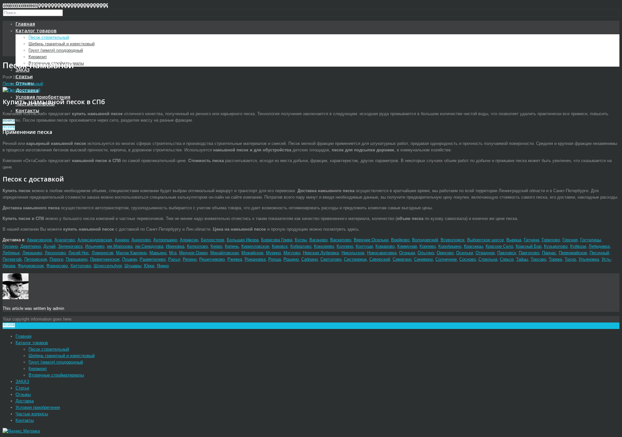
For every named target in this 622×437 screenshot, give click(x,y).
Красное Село (499, 246)
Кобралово (300, 246)
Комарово (385, 246)
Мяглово (291, 252)
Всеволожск (453, 239)
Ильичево (94, 246)
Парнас (549, 252)
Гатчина (531, 239)
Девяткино (30, 246)
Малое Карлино (131, 252)
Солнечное (446, 259)
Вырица (513, 239)
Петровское (35, 259)
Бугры (301, 239)
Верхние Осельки (371, 239)
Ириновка (175, 246)
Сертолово (330, 259)
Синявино (423, 259)
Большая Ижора (243, 239)
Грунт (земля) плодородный (56, 50)
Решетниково (212, 259)
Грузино (10, 246)
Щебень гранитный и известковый (62, 43)
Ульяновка (589, 259)
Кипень (232, 246)
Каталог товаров (36, 30)
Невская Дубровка (321, 252)
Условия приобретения (43, 97)
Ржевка (234, 259)
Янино (163, 265)
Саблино (309, 259)
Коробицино (449, 246)
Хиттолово (80, 265)
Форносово (57, 265)
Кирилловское (255, 246)
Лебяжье (11, 252)
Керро (216, 246)
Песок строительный (49, 37)
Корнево (428, 246)
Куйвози (578, 246)
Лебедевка (599, 246)
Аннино (122, 239)
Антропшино (165, 239)
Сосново (467, 259)
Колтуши (364, 246)
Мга (173, 252)
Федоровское (31, 265)
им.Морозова (119, 246)
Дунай (49, 246)
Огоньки (407, 252)
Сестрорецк (355, 259)
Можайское (252, 252)
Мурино (273, 252)
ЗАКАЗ (22, 70)
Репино (190, 259)
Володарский (425, 239)
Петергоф (12, 259)
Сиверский (379, 259)
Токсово (538, 259)
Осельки (464, 252)
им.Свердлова (149, 246)
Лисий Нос (78, 252)
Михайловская (224, 252)
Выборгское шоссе (485, 239)
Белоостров (212, 239)
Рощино (291, 259)
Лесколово (55, 252)
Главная (25, 24)
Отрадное (485, 252)
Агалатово (64, 239)
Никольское (352, 252)
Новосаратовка (382, 252)
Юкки (149, 265)
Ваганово (318, 239)
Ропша (274, 259)
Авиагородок (39, 239)
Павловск (506, 252)
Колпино (345, 246)
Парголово (529, 252)
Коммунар (407, 246)
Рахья (174, 259)
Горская (570, 239)
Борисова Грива (276, 239)
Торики (555, 259)
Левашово (32, 252)
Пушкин (129, 259)
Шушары (132, 265)
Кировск (280, 246)
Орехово (445, 252)
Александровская (94, 239)
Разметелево (153, 259)
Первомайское (573, 252)
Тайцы (522, 259)
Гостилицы (590, 239)
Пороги (56, 259)
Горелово (551, 239)
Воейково (400, 239)
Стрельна (487, 259)
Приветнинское (105, 259)
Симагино (402, 259)
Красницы (473, 246)
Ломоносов (102, 252)
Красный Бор (528, 246)
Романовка (255, 259)
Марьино (158, 252)
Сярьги (506, 259)
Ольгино (426, 252)
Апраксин (189, 239)
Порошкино (76, 259)
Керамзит (38, 56)
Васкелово (340, 239)
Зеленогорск (70, 246)
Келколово (197, 246)
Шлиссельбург (108, 265)
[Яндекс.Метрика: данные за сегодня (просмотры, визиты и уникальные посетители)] (21, 431)
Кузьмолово (556, 246)
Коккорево (324, 246)
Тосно (570, 259)
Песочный (599, 252)
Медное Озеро (193, 252)
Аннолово (141, 239)
